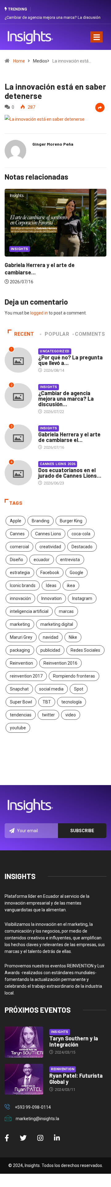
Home (19, 61)
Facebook (49, 572)
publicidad (50, 650)
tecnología (71, 701)
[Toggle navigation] (96, 37)
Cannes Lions (48, 533)
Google (76, 572)
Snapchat (19, 689)
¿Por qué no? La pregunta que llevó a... (70, 360)
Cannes (17, 533)
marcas (66, 611)
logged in (39, 312)
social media (51, 689)
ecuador (42, 559)
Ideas (51, 585)
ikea (71, 585)
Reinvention (21, 663)
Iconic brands (22, 585)
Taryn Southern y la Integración (73, 1041)
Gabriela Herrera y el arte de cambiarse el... (69, 437)
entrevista (70, 559)
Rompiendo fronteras (74, 676)
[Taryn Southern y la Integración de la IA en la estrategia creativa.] (24, 1042)
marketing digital (56, 624)
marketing (20, 624)
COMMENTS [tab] (90, 334)
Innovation (51, 598)
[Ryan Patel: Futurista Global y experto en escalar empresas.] (24, 1079)
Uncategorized (78, 239)
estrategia (20, 572)
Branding (40, 520)
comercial (19, 546)
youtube (18, 727)
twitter (48, 714)
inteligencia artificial (29, 611)
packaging (20, 650)
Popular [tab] (57, 334)
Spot (78, 689)
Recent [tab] (24, 334)
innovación (20, 598)
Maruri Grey (21, 637)
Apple (15, 520)
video (70, 714)
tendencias (20, 714)
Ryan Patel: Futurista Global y (76, 1078)
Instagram (82, 598)
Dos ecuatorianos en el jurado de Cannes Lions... (69, 473)
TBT (47, 701)
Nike (73, 637)
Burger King (71, 520)
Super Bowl (21, 701)
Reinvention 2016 (60, 663)
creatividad (50, 546)
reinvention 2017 (26, 676)
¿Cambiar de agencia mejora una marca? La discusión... (66, 398)
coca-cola (81, 533)
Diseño (16, 559)
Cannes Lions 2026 (57, 464)
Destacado (82, 546)
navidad (50, 637)
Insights (48, 387)
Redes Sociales (85, 650)
